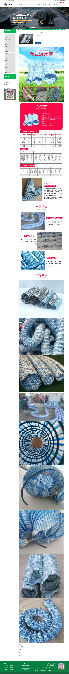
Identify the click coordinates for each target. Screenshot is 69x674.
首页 (57, 29)
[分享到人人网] (39, 41)
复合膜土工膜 (7, 44)
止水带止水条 (7, 72)
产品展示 (63, 0)
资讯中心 (44, 4)
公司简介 (58, 0)
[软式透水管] (26, 39)
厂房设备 (49, 4)
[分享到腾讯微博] (37, 41)
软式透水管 (7, 67)
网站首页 (21, 5)
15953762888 (38, 43)
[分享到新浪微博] (36, 41)
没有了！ (22, 646)
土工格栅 (6, 60)
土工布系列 (7, 37)
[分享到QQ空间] (35, 41)
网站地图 (55, 0)
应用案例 (38, 4)
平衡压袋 (6, 46)
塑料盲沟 (6, 69)
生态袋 (6, 58)
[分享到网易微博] (40, 41)
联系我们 (61, 0)
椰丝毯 (6, 65)
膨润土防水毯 (7, 39)
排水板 (6, 53)
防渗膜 (6, 51)
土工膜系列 (7, 35)
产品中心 (32, 4)
